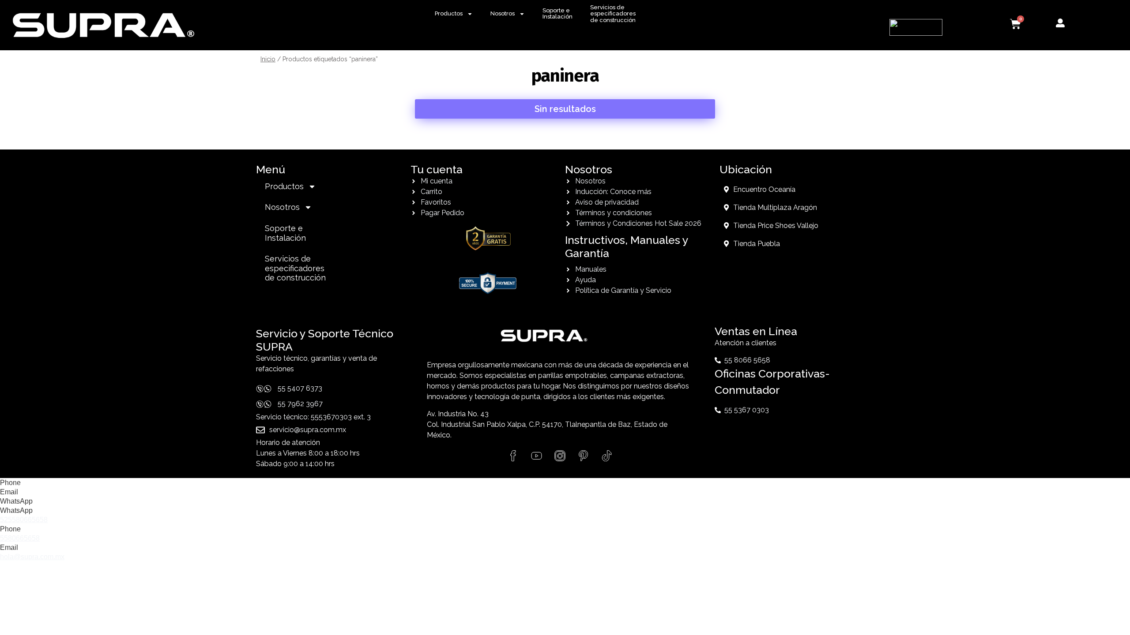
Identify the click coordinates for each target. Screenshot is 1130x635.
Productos (449, 13)
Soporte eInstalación (557, 13)
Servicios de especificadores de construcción (613, 13)
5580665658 (20, 538)
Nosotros (502, 13)
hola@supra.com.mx (32, 556)
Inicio (267, 59)
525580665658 (24, 519)
